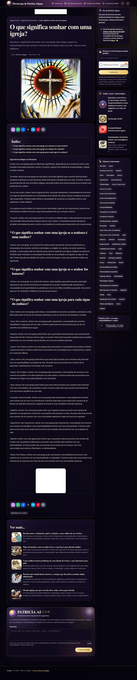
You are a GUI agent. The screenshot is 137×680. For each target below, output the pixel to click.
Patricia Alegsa (21, 55)
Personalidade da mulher (108, 267)
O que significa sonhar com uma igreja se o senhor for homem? (39, 149)
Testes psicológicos (106, 304)
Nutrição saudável (115, 258)
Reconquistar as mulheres (109, 285)
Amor (111, 166)
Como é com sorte (118, 184)
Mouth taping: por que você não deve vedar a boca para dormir (49, 590)
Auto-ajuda (110, 175)
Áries (101, 175)
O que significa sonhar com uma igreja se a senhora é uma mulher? (41, 146)
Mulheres (119, 253)
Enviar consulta (84, 650)
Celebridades (104, 184)
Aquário (118, 170)
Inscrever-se (113, 72)
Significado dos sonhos (29, 20)
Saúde (102, 295)
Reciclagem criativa (106, 281)
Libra (110, 253)
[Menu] (128, 3)
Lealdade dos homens (107, 249)
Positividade (118, 276)
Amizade (103, 166)
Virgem (102, 308)
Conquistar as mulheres (108, 212)
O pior (102, 262)
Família (112, 226)
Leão (120, 249)
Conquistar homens (107, 216)
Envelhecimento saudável (109, 221)
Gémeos (103, 239)
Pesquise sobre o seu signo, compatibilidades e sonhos (112, 325)
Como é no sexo (105, 189)
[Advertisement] (51, 11)
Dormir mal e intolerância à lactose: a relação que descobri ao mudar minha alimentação (54, 575)
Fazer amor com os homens (109, 235)
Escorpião (103, 226)
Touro (118, 304)
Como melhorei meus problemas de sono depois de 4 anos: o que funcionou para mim (55, 561)
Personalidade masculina (108, 272)
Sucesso (122, 299)
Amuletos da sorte (106, 170)
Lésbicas (103, 253)
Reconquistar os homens (108, 290)
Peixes (121, 262)
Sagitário (123, 290)
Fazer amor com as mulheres (110, 230)
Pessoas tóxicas (105, 276)
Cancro (119, 175)
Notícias (103, 258)
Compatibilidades (106, 207)
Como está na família (107, 203)
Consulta (13, 627)
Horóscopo (121, 239)
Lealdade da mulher (119, 244)
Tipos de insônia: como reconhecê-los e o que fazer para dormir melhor (52, 546)
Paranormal (111, 262)
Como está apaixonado (108, 198)
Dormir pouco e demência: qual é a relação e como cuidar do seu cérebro (52, 533)
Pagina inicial (14, 20)
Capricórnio (104, 180)
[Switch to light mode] (122, 3)
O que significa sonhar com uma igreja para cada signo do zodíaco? (41, 152)
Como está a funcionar (108, 193)
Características (116, 180)
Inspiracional (104, 244)
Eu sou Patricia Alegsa (111, 10)
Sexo (109, 295)
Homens (112, 239)
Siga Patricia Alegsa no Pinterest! (23, 159)
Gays (124, 235)
